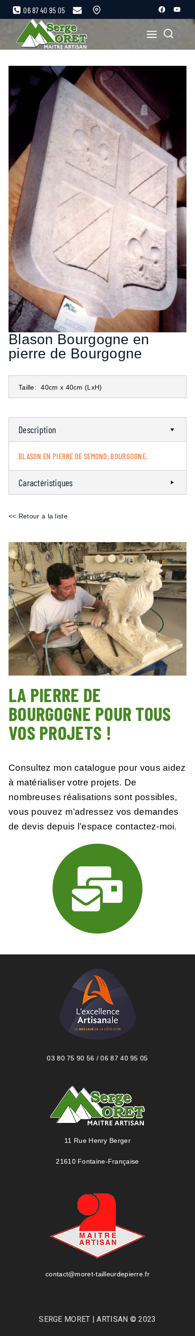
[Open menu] (149, 34)
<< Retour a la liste (38, 516)
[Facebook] (161, 9)
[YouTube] (177, 9)
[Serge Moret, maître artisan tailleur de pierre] (51, 34)
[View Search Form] (168, 34)
